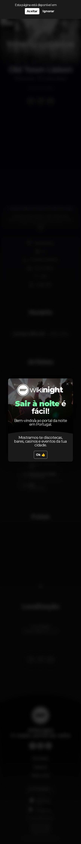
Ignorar (48, 11)
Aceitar (32, 11)
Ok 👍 (40, 455)
